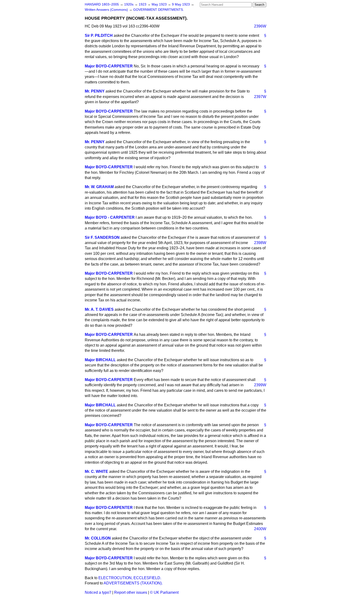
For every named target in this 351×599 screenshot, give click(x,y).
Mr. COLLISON (98, 538)
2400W (260, 529)
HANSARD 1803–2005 (102, 4)
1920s (129, 4)
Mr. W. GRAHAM (99, 187)
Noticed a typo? (98, 592)
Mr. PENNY (95, 91)
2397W (260, 97)
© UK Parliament (164, 592)
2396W (260, 26)
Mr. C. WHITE (96, 471)
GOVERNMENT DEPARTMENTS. (158, 9)
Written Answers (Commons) (107, 9)
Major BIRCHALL (100, 360)
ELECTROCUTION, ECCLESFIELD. (129, 578)
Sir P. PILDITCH (99, 35)
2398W (260, 243)
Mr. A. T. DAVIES (99, 309)
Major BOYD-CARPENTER (109, 66)
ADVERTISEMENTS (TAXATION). (133, 583)
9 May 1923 (181, 4)
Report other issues (130, 592)
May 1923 (160, 4)
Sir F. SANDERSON (102, 237)
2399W (260, 385)
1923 (143, 4)
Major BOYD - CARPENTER (110, 217)
